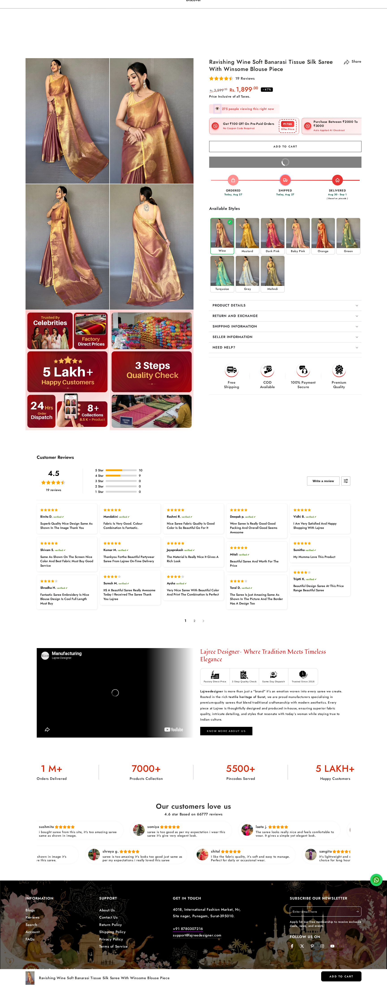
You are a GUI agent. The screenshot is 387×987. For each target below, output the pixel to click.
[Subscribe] (358, 911)
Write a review (323, 481)
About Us (107, 910)
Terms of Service (113, 946)
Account (32, 931)
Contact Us (108, 917)
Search (31, 924)
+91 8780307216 (188, 928)
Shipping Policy (112, 931)
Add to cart (341, 976)
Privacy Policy (111, 939)
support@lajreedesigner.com (197, 935)
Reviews (32, 917)
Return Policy (110, 924)
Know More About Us (226, 731)
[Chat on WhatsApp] (376, 881)
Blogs (30, 910)
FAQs (30, 939)
